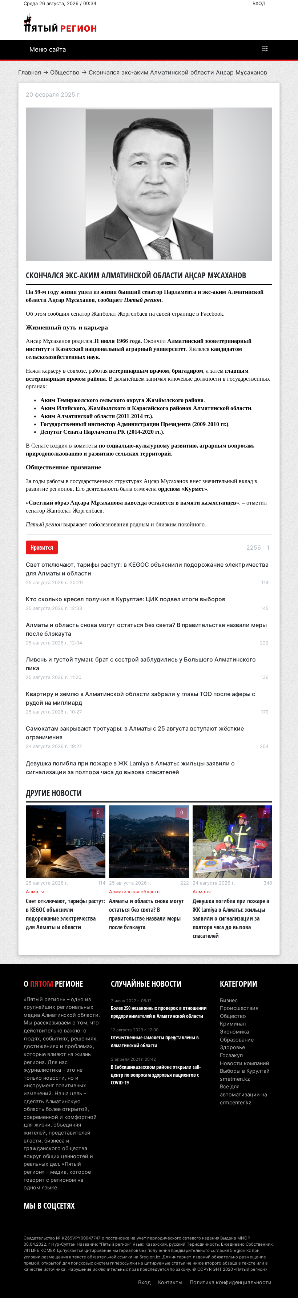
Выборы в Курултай (245, 1071)
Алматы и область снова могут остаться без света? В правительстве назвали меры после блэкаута (146, 914)
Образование (237, 1039)
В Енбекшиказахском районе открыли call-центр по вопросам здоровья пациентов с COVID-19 (156, 1074)
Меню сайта (47, 49)
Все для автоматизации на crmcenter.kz (243, 1094)
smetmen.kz (235, 1079)
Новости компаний (244, 1063)
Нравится (42, 547)
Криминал (233, 1023)
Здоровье (232, 1047)
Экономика (234, 1031)
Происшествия (239, 1008)
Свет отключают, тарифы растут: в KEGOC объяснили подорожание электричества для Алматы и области (65, 914)
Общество (65, 72)
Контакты (170, 1282)
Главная (29, 72)
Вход (259, 3)
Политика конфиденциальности (230, 1282)
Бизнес (229, 1000)
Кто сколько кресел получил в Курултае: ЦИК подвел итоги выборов (125, 599)
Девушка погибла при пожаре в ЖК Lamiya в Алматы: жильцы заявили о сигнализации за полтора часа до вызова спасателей (231, 918)
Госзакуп (231, 1055)
